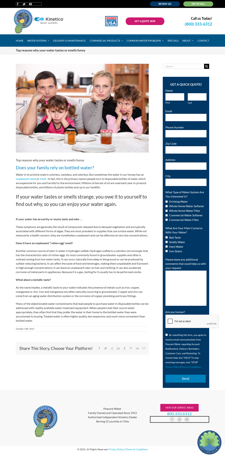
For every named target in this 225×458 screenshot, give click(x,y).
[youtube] (30, 4)
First (167, 102)
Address (171, 159)
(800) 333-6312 (198, 24)
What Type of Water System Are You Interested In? (184, 194)
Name (170, 90)
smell (43, 178)
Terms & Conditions (191, 367)
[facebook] (17, 4)
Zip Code (171, 143)
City (168, 176)
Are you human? (176, 312)
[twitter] (24, 4)
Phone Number (175, 127)
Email (169, 111)
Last (190, 102)
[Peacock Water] (38, 9)
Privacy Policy (172, 367)
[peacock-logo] (45, 405)
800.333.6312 (179, 413)
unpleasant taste (26, 178)
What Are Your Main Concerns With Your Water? (183, 230)
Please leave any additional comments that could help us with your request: (185, 264)
